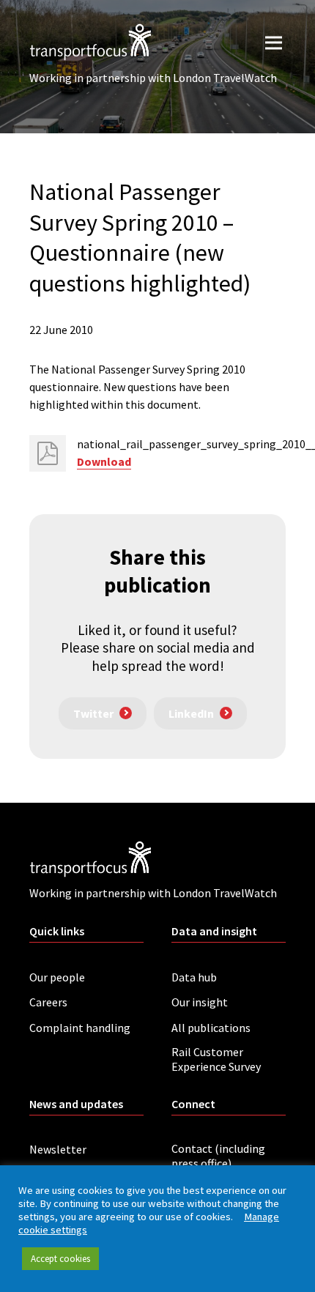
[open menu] (274, 42)
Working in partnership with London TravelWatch (153, 77)
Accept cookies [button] (60, 1258)
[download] (47, 453)
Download (104, 461)
